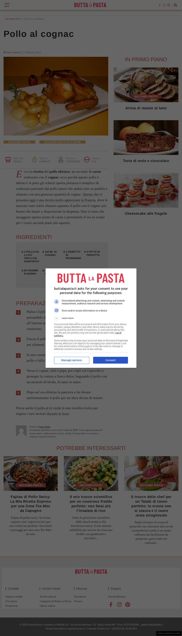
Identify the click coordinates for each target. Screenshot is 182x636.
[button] (91, 318)
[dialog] (91, 318)
